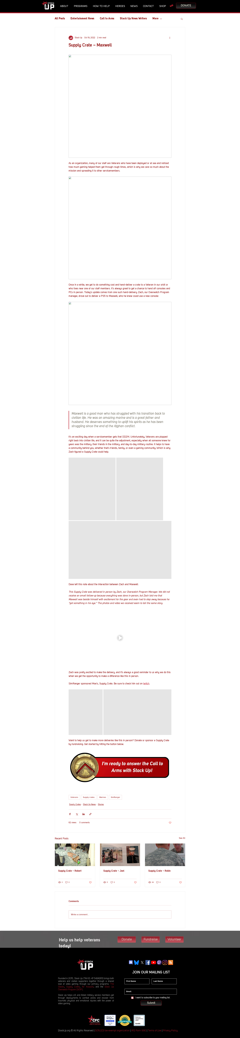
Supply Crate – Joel (113, 871)
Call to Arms (107, 18)
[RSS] (170, 962)
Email (126, 987)
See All (182, 838)
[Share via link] (90, 814)
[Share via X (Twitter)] (76, 814)
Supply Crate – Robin (159, 871)
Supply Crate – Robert (70, 871)
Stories (101, 805)
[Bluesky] (136, 962)
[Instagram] (164, 962)
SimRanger (115, 797)
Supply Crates (75, 805)
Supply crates (89, 797)
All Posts (60, 18)
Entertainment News (82, 18)
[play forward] (149, 1020)
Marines (102, 797)
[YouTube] (153, 962)
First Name (129, 976)
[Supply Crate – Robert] (75, 855)
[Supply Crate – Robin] (165, 855)
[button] (65, 6)
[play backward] (90, 1020)
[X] (142, 962)
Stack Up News (89, 805)
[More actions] (169, 38)
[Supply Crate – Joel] (120, 855)
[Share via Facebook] (70, 814)
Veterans (74, 797)
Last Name (156, 976)
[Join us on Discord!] (130, 962)
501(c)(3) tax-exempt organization (112, 1030)
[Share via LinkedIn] (83, 814)
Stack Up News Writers (133, 18)
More (155, 18)
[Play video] (120, 638)
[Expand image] (92, 489)
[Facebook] (147, 962)
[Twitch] (159, 962)
